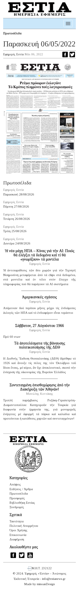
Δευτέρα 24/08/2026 (16, 243)
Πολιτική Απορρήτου (23, 525)
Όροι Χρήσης (18, 530)
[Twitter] (72, 54)
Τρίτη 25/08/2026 (15, 231)
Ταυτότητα (16, 521)
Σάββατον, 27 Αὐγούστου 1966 (39, 326)
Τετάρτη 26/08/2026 (16, 218)
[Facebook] (65, 54)
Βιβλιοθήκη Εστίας (22, 502)
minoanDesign (46, 584)
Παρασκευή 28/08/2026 (18, 194)
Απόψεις (15, 484)
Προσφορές (17, 498)
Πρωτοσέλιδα (12, 33)
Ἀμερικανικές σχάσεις (39, 297)
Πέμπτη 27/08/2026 (16, 206)
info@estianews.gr (54, 578)
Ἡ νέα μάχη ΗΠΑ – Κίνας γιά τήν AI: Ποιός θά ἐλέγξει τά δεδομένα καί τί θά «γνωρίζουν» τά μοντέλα (39, 255)
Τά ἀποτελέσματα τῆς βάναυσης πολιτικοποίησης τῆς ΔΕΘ (39, 345)
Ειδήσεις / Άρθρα (21, 489)
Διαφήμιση (16, 539)
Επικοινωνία (17, 535)
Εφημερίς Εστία (13, 54)
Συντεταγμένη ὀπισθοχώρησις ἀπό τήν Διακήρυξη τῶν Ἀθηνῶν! (39, 387)
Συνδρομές (16, 507)
